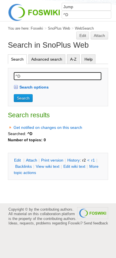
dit (18, 160)
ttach (31, 160)
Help (88, 59)
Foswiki (37, 28)
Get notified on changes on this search (48, 127)
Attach (99, 35)
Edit (82, 35)
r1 (93, 160)
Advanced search (46, 59)
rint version (52, 160)
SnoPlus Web (59, 28)
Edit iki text (74, 166)
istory (73, 160)
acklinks (23, 166)
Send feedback (96, 223)
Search (17, 59)
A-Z (73, 59)
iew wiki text (47, 166)
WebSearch (84, 28)
